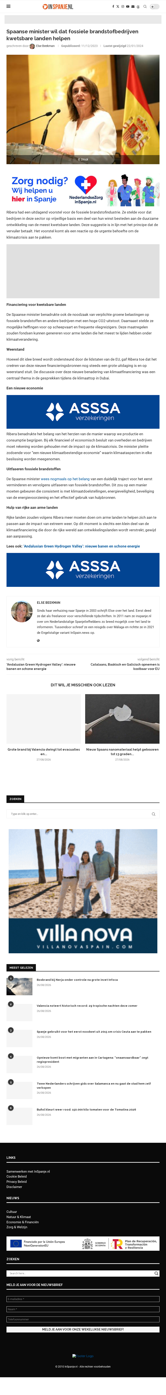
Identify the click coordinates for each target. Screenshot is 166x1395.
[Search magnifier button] (156, 1273)
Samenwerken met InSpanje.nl (28, 1171)
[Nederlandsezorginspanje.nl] (83, 175)
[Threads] (138, 6)
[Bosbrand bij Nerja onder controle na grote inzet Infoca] (19, 986)
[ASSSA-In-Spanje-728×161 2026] (83, 398)
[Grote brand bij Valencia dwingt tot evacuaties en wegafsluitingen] (43, 719)
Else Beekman (48, 602)
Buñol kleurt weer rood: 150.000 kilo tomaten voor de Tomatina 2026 (86, 1109)
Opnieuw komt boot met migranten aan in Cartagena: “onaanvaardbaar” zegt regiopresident (92, 1059)
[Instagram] (122, 6)
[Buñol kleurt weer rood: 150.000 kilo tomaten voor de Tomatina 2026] (19, 1116)
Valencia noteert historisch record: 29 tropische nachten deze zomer (87, 1005)
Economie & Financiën (22, 1222)
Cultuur (11, 1212)
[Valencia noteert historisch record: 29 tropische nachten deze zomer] (19, 1012)
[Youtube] (127, 6)
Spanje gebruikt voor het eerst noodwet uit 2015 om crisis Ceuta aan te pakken (94, 1031)
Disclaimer (14, 1187)
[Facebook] (113, 6)
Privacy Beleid (16, 1182)
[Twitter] (117, 6)
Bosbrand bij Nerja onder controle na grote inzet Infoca (77, 979)
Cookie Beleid (16, 1176)
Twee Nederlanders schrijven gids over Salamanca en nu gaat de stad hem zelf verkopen (94, 1085)
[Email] (132, 6)
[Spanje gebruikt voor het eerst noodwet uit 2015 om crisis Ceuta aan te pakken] (19, 1038)
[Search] (145, 6)
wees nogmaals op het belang (65, 479)
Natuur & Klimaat (18, 1217)
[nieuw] (83, 831)
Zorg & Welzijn (16, 1227)
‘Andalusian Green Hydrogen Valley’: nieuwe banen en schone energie (81, 546)
